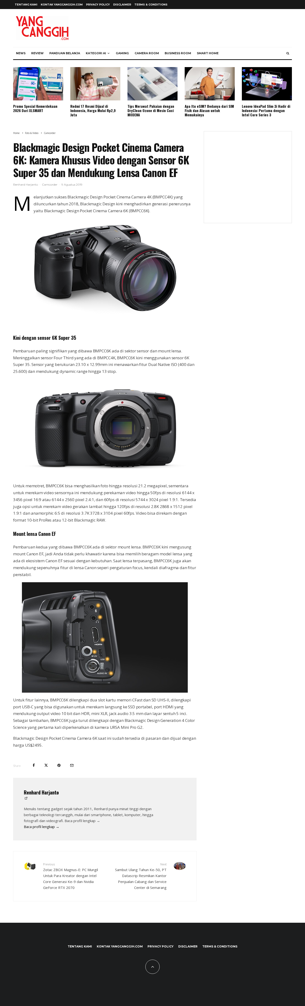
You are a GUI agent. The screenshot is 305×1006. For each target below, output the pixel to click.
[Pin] (59, 765)
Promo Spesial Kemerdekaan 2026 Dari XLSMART (35, 108)
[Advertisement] (248, 180)
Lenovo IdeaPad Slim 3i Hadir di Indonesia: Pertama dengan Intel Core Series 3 (266, 110)
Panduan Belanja (64, 53)
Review (37, 53)
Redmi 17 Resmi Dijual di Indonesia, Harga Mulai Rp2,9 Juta (93, 110)
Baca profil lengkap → (41, 826)
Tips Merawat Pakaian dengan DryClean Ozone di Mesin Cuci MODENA (150, 110)
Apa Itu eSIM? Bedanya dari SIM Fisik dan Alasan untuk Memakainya (209, 110)
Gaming (122, 53)
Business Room (178, 53)
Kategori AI (96, 53)
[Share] (34, 765)
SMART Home (208, 53)
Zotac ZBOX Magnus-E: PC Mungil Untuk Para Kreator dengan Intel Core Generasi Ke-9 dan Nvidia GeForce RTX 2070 (70, 876)
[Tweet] (46, 765)
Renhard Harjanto (25, 184)
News (20, 53)
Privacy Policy (98, 4)
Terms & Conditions (151, 4)
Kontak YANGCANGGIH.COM (62, 4)
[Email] (72, 765)
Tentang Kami (26, 4)
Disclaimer (122, 4)
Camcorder (49, 184)
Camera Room (147, 53)
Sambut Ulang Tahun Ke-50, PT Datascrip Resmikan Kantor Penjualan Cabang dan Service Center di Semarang (141, 876)
